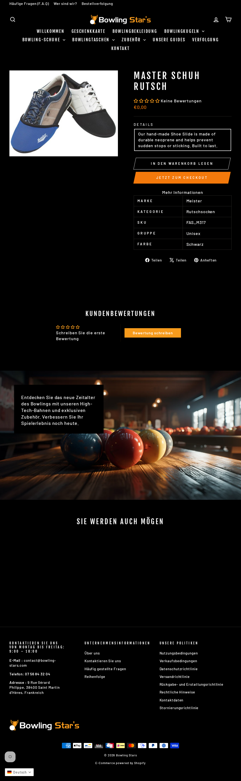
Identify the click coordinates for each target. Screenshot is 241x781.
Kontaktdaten (172, 700)
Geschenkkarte (88, 31)
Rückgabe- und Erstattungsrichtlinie (192, 684)
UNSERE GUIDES (169, 39)
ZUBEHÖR (132, 39)
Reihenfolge (94, 676)
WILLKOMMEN (50, 31)
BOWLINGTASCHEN (91, 39)
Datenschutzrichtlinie (179, 669)
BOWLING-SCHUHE (42, 39)
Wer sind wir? (65, 3)
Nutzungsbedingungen (179, 653)
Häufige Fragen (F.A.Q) (29, 3)
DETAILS (143, 125)
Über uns (92, 653)
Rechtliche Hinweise (177, 692)
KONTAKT (120, 48)
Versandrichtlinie (175, 676)
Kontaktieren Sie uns (102, 661)
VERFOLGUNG (205, 39)
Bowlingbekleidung (134, 31)
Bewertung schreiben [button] (153, 333)
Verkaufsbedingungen (178, 661)
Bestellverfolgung (97, 3)
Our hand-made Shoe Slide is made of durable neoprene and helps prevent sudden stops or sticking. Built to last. (178, 139)
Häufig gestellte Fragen (105, 669)
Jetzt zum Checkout (182, 178)
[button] (147, 100)
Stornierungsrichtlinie (179, 708)
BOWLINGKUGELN (182, 31)
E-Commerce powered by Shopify (120, 763)
